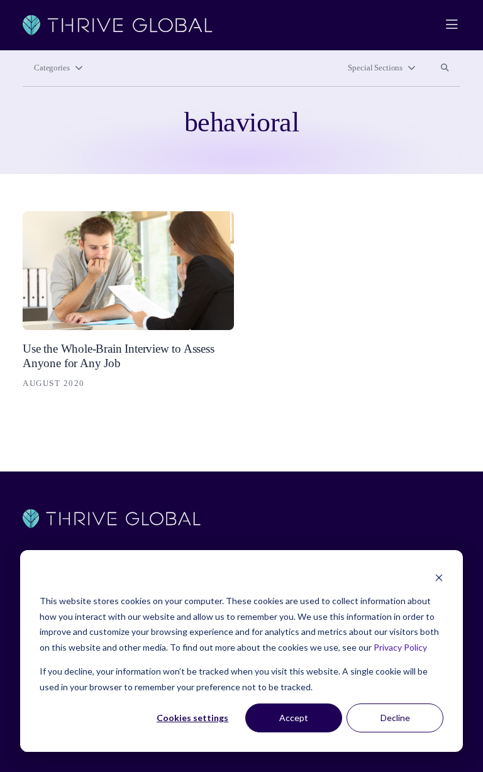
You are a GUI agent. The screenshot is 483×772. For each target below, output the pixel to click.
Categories (52, 67)
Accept (293, 717)
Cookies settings (192, 717)
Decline (395, 717)
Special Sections (375, 67)
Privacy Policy (400, 647)
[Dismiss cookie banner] (439, 577)
